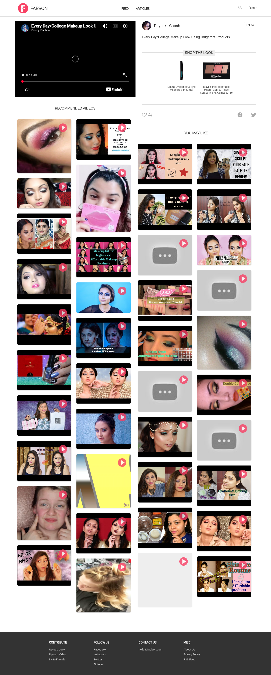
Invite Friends (57, 659)
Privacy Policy (192, 654)
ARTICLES (142, 8)
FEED (125, 8)
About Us (189, 649)
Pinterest (99, 664)
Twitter (98, 659)
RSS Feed (189, 659)
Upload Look (57, 649)
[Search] (240, 7)
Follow (250, 25)
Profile (253, 8)
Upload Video (57, 654)
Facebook (100, 649)
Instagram (100, 654)
